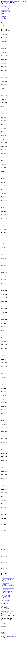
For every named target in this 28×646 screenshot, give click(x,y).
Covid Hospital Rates (5, 520)
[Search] (1, 4)
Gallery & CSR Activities (8, 585)
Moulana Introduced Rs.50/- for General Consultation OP (13, 564)
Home (4, 25)
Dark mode (4, 11)
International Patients (7, 592)
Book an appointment (5, 10)
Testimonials (6, 600)
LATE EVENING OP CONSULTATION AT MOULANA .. (14, 570)
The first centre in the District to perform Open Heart (12, 558)
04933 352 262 (4, 612)
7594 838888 (5, 2)
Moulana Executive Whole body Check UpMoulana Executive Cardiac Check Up (12, 552)
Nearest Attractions (7, 596)
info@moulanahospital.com (7, 1)
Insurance (5, 594)
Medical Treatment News (6, 532)
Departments (6, 581)
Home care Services (7, 591)
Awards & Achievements (8, 578)
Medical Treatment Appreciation (7, 526)
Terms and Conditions (8, 599)
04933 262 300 (18, 1)
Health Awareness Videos (8, 588)
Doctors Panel (6, 583)
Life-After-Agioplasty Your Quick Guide (9, 538)
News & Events (6, 595)
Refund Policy (6, 597)
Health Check (6, 589)
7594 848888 (12, 2)
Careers (5, 580)
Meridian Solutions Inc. (11, 636)
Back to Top (3, 637)
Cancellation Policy (7, 579)
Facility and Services (7, 584)
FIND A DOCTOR (5, 3)
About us (5, 576)
